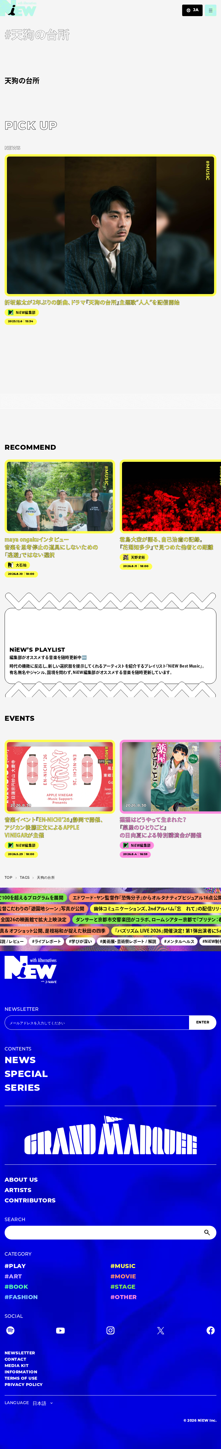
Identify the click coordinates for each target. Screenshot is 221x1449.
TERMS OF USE (21, 1378)
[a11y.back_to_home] (18, 9)
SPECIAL (26, 1074)
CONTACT (15, 1360)
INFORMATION (21, 1372)
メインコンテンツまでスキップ (37, 7)
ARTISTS (18, 1190)
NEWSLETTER (22, 1009)
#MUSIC (123, 1266)
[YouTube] (60, 1332)
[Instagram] (110, 1332)
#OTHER (123, 1298)
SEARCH (15, 1220)
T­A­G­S (24, 878)
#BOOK (16, 1287)
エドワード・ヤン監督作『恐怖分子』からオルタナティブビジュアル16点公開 (135, 897)
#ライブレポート (39, 941)
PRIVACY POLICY (24, 1385)
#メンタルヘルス (172, 941)
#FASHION (21, 1298)
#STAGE (123, 1287)
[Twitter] (160, 1332)
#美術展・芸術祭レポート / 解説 (121, 941)
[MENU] (210, 10)
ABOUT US (21, 1180)
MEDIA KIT (16, 1366)
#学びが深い (73, 941)
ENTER (202, 1022)
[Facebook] (210, 1332)
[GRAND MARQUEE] (110, 1135)
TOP (8, 878)
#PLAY (15, 1266)
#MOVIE (123, 1277)
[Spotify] (10, 1332)
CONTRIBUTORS (30, 1201)
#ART (13, 1277)
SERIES (22, 1088)
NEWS (20, 1060)
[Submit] (207, 1233)
